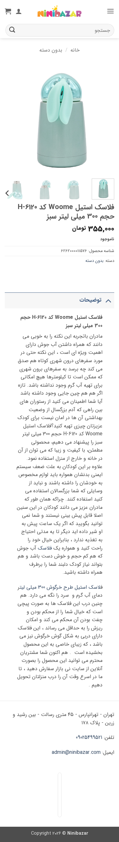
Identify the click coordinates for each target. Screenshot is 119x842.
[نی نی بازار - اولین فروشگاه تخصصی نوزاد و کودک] (59, 11)
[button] (110, 11)
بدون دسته (50, 50)
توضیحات (90, 300)
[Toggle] (108, 300)
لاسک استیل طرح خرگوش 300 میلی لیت (60, 587)
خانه (75, 50)
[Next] (10, 119)
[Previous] (104, 119)
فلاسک (45, 548)
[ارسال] (12, 30)
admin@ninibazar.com (76, 752)
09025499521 (89, 737)
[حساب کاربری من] (19, 11)
